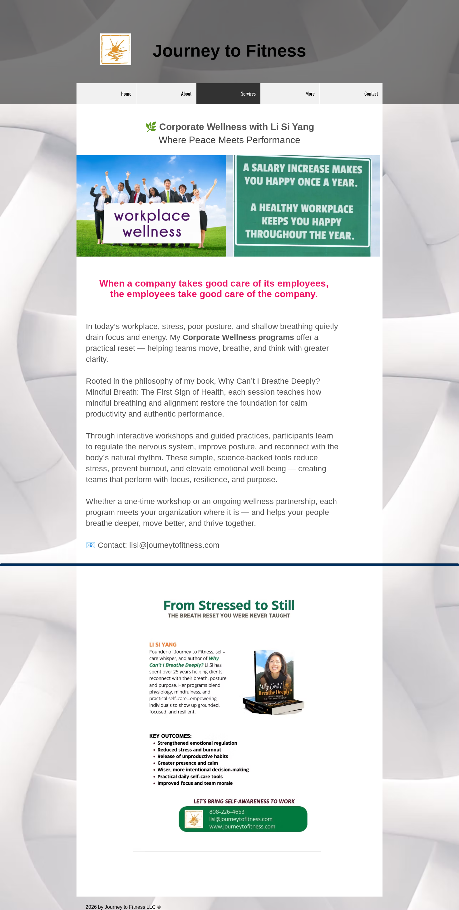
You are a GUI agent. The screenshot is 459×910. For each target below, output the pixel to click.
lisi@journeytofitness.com (174, 545)
